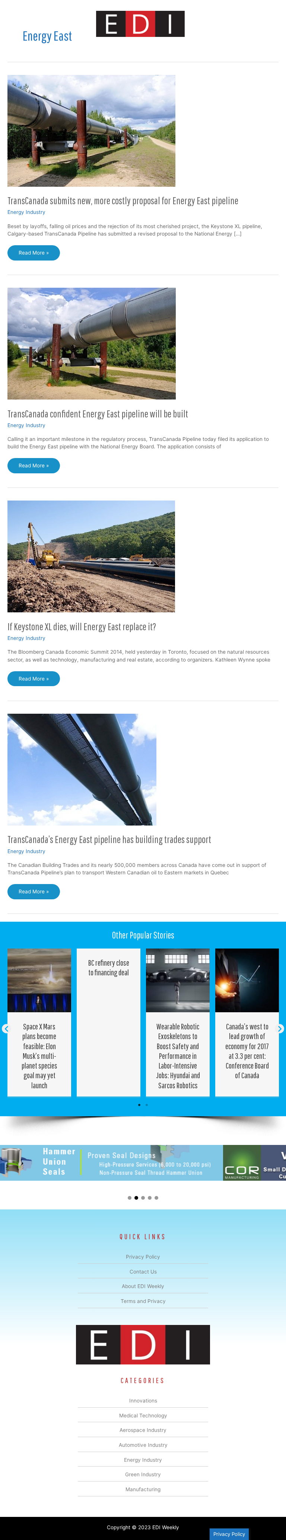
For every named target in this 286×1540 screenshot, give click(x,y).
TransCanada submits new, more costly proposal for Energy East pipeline (122, 200)
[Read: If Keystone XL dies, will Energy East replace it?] (91, 556)
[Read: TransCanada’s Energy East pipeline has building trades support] (81, 769)
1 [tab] (139, 1105)
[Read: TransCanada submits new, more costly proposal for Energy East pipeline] (91, 130)
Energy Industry (26, 212)
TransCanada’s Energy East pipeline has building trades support (109, 839)
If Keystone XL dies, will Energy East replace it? (81, 626)
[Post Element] (39, 1022)
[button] (6, 1028)
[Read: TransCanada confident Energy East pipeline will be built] (91, 343)
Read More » (34, 255)
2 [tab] (146, 1105)
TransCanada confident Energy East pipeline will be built (97, 413)
